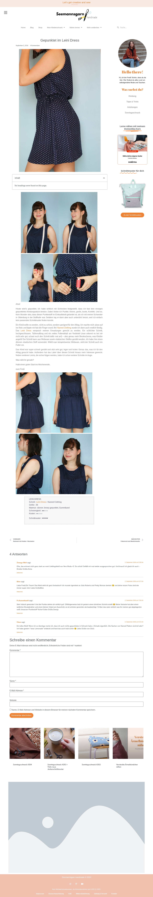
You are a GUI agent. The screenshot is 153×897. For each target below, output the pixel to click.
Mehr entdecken (93, 27)
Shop (40, 27)
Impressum (40, 894)
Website (13, 700)
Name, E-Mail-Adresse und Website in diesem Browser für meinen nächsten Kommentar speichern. (54, 710)
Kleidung (132, 96)
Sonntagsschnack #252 (91, 765)
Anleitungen (132, 107)
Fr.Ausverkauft (23, 600)
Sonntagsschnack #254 (22, 765)
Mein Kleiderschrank (55, 27)
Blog (32, 27)
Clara (19, 622)
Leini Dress (26, 331)
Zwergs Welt (22, 563)
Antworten (20, 572)
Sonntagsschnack (132, 113)
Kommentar (15, 650)
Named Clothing (64, 328)
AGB (69, 894)
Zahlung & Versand (100, 894)
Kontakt (114, 894)
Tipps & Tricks (132, 102)
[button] (104, 178)
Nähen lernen (75, 27)
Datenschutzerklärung (56, 894)
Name (13, 681)
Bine (18, 582)
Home (23, 27)
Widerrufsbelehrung (83, 894)
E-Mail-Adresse (17, 691)
